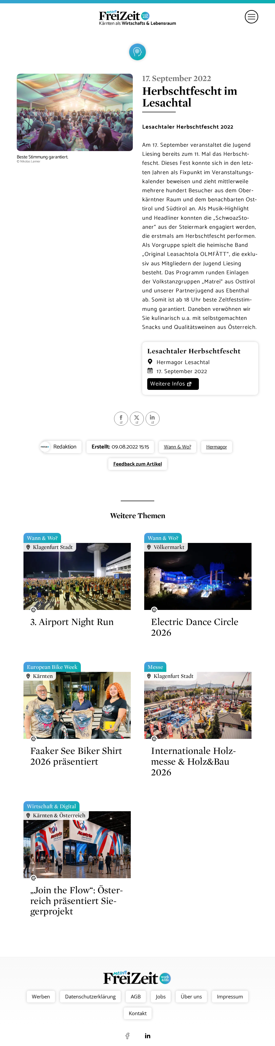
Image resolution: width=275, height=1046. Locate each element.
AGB (136, 996)
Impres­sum (230, 996)
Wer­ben (41, 996)
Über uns (191, 996)
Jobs (161, 996)
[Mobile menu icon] (251, 16)
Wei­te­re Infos (167, 384)
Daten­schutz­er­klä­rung (90, 996)
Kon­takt (138, 1013)
